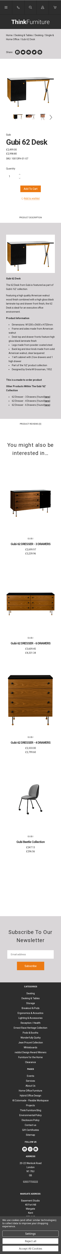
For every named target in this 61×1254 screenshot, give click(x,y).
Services (30, 1080)
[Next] (51, 117)
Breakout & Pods (30, 1008)
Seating (30, 993)
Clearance (30, 1062)
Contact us (30, 1125)
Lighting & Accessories (30, 1018)
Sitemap (30, 1135)
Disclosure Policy (30, 1120)
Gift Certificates (30, 1130)
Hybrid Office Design (30, 1095)
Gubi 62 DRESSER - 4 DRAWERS (30, 742)
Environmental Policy (30, 1115)
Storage (30, 1003)
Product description (30, 217)
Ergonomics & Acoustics (30, 1013)
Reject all (30, 1241)
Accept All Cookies (30, 1248)
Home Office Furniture (30, 1090)
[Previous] (10, 117)
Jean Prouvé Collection (30, 1042)
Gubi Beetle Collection (30, 842)
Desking (39, 35)
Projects (30, 1105)
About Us (30, 1085)
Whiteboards (30, 1047)
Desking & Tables (24, 35)
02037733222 (30, 1181)
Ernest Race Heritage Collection (30, 1027)
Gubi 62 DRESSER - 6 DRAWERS (30, 643)
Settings (30, 1234)
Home (9, 35)
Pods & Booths (30, 1032)
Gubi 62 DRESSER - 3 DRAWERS (30, 544)
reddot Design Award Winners (30, 1052)
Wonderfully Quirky (31, 1037)
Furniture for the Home (30, 1057)
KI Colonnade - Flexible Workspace (31, 1100)
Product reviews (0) (30, 424)
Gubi (8, 134)
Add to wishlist (32, 198)
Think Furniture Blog (30, 1110)
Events (30, 1076)
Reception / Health (30, 1023)
